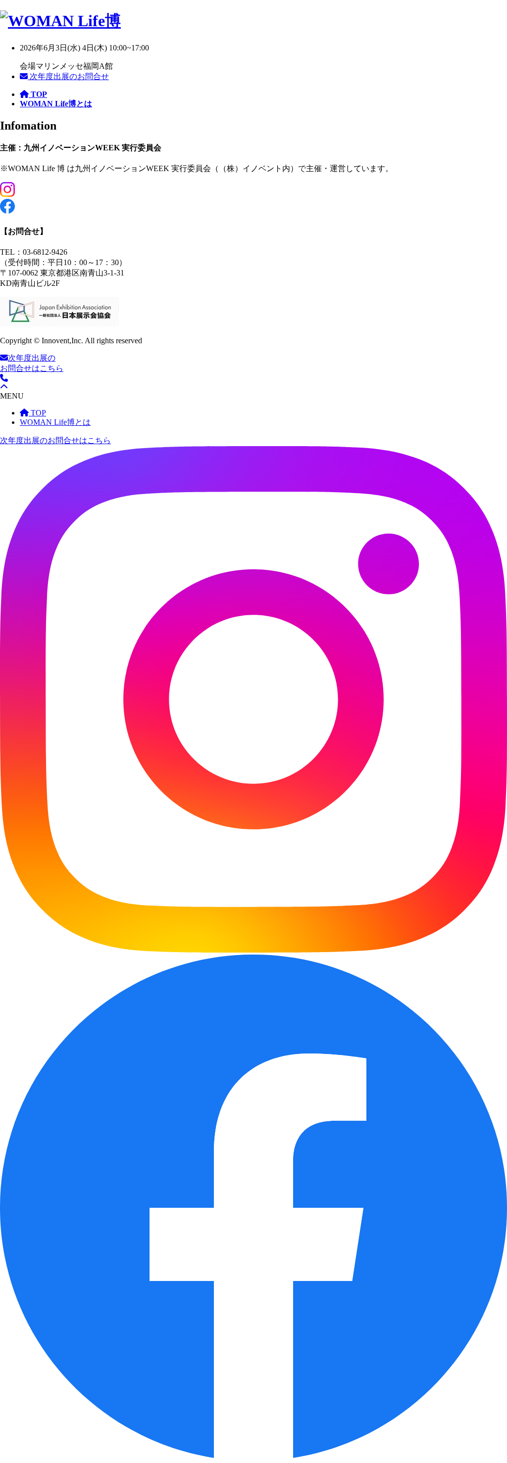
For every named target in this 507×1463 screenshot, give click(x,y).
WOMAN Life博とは (55, 422)
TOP (37, 413)
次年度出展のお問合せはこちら (55, 440)
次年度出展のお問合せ (68, 76)
